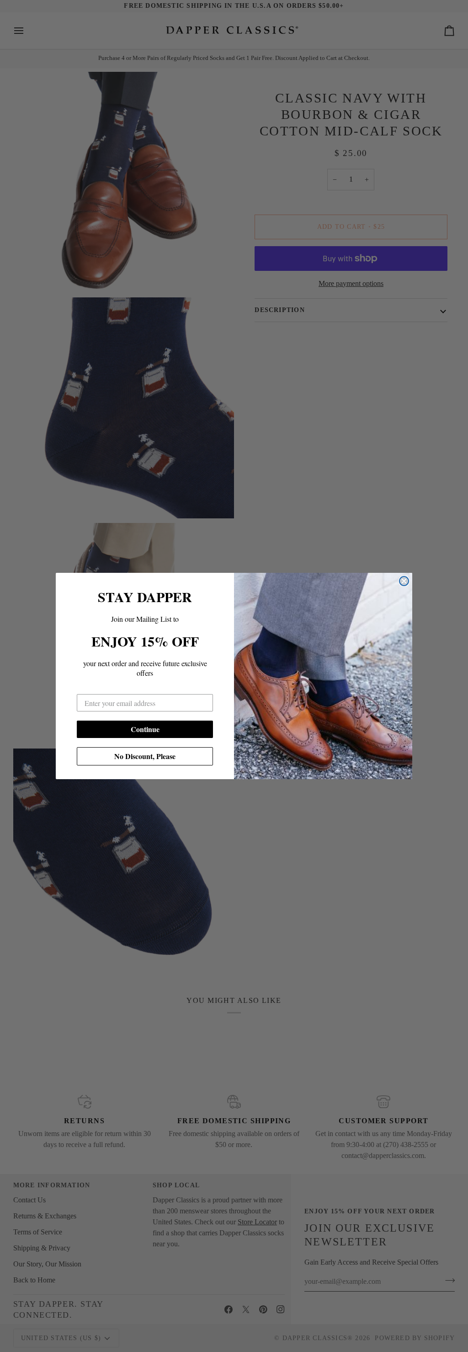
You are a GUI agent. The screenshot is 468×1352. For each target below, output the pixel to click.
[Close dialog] (404, 581)
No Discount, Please (145, 756)
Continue (145, 729)
